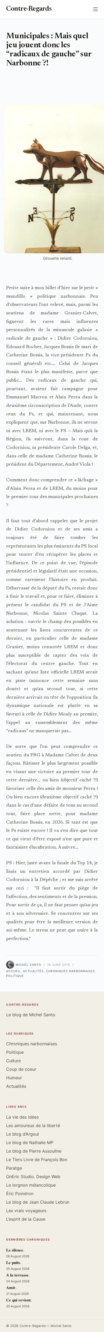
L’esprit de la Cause (25, 1219)
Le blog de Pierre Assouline (33, 1151)
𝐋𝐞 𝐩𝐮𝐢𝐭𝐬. (13, 1263)
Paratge (14, 1168)
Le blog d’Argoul (22, 1134)
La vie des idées (22, 1117)
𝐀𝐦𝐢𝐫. (11, 1288)
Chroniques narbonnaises (70, 971)
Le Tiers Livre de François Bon (36, 1159)
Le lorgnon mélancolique (31, 1185)
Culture (13, 1060)
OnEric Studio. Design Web (33, 1176)
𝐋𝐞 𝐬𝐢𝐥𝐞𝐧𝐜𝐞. (15, 1251)
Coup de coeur (21, 1069)
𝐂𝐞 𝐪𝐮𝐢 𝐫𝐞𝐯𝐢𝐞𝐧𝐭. (19, 1301)
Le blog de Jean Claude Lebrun (37, 1202)
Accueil (13, 971)
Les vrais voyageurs (26, 1210)
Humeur (14, 1077)
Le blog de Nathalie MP (29, 1142)
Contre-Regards (28, 9)
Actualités (33, 971)
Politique (15, 976)
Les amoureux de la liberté (33, 1125)
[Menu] (95, 9)
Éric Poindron (19, 1193)
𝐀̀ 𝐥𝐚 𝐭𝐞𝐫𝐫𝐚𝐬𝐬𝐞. (18, 1276)
